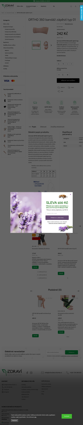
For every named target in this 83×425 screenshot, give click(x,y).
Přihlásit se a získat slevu (57, 217)
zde (35, 417)
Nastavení (14, 420)
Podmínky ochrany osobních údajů (57, 223)
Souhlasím (66, 416)
